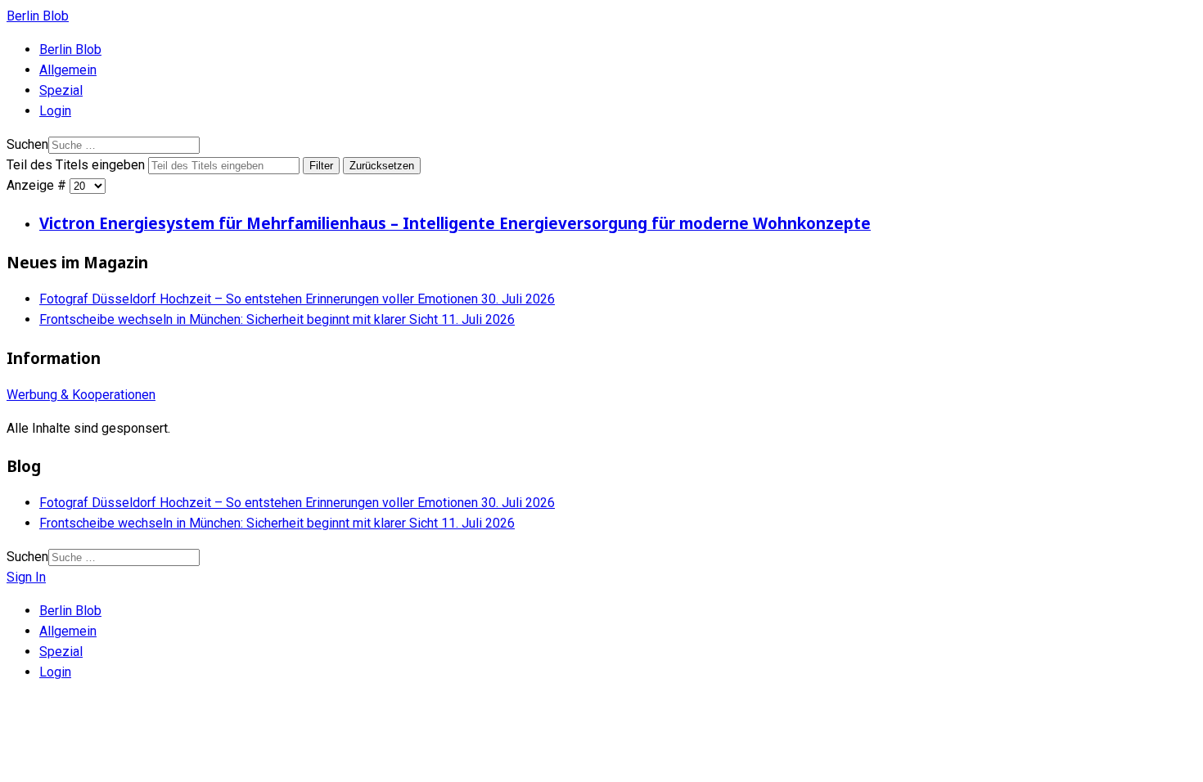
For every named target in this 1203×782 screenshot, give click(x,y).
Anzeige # (38, 185)
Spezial (61, 90)
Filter (321, 166)
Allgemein (68, 70)
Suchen (27, 144)
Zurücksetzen (381, 166)
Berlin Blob (38, 16)
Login (55, 111)
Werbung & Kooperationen (81, 394)
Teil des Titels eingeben (77, 165)
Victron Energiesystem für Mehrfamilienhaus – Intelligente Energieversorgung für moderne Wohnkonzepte (455, 223)
